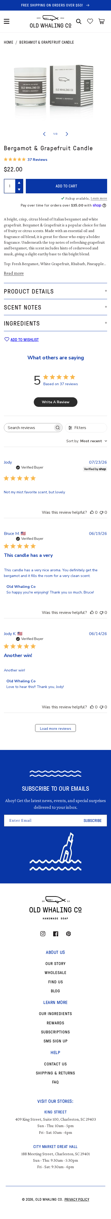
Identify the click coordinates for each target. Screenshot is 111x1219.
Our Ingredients (55, 1013)
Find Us (55, 982)
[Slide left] (44, 134)
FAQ (55, 1082)
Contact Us (55, 1064)
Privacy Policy (77, 1199)
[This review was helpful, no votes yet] (92, 512)
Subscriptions (55, 1032)
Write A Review (55, 402)
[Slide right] (67, 134)
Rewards (55, 1023)
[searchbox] (28, 427)
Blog (55, 991)
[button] (6, 21)
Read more (14, 273)
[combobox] (86, 441)
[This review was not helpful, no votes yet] (101, 512)
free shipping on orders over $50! (52, 5)
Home (8, 42)
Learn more (99, 198)
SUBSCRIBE (93, 820)
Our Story (55, 963)
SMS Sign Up (56, 1041)
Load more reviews (55, 728)
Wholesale (56, 972)
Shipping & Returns (55, 1073)
